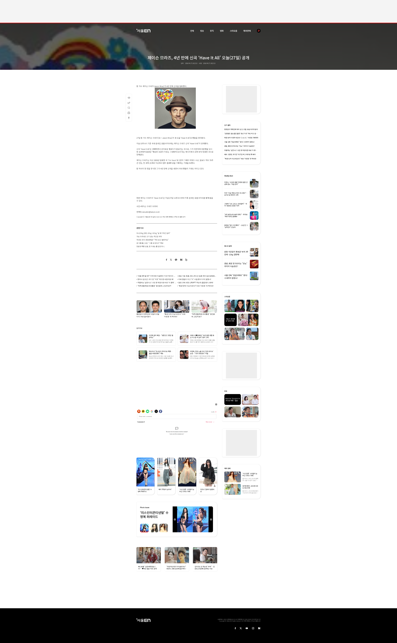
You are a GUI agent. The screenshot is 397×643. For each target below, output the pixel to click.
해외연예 (247, 30)
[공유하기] (129, 102)
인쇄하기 (129, 113)
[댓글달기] (129, 107)
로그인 (259, 619)
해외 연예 (227, 468)
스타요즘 (233, 30)
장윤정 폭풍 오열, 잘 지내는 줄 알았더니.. (150, 246)
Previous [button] (175, 519)
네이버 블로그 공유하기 (181, 259)
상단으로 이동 (129, 118)
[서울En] (143, 30)
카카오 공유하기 (176, 259)
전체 (192, 30)
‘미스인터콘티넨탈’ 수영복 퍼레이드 (154, 514)
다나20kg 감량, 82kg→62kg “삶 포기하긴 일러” (153, 233)
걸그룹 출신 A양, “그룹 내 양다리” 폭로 (149, 243)
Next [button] (211, 519)
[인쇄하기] (129, 113)
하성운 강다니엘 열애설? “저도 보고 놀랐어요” (152, 239)
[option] (193, 519)
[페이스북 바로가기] (235, 628)
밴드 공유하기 (186, 259)
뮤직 (212, 30)
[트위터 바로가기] (241, 628)
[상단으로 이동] (129, 118)
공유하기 (129, 102)
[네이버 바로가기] (259, 628)
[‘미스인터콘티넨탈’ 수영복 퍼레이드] (193, 519)
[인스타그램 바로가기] (253, 628)
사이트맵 (254, 619)
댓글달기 (129, 107)
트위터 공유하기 (171, 259)
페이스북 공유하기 (166, 259)
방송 (202, 30)
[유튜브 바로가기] (246, 628)
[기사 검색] (257, 31)
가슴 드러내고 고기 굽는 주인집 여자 (149, 236)
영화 (222, 30)
